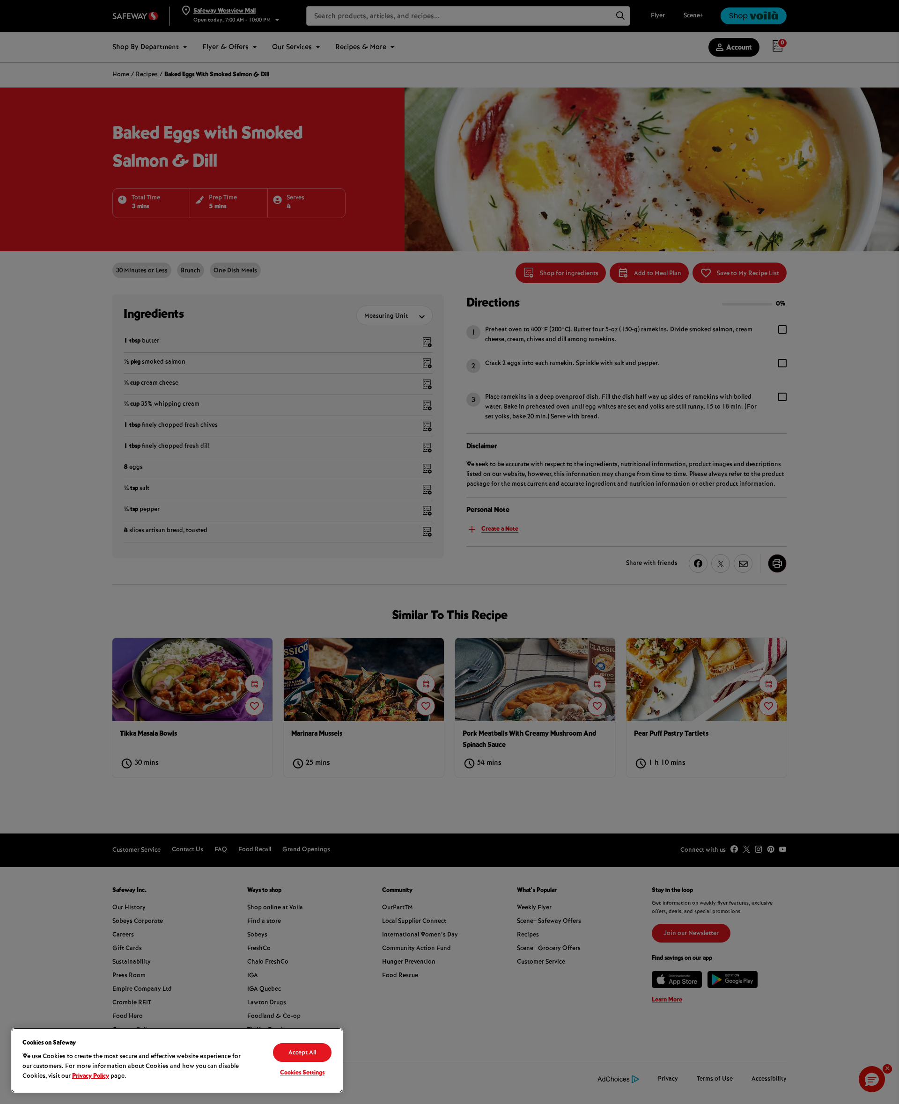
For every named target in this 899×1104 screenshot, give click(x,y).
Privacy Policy (90, 1076)
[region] (177, 1060)
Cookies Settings (302, 1073)
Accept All (302, 1053)
